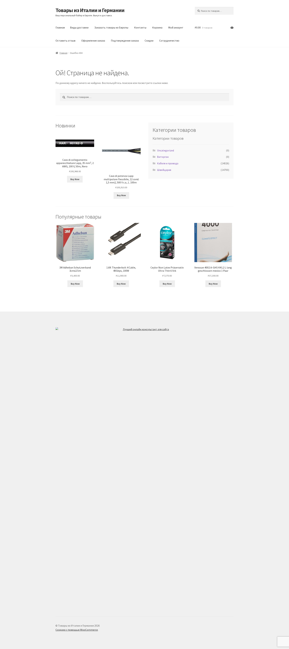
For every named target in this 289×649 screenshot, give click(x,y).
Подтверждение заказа (125, 40)
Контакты (140, 27)
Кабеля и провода (167, 163)
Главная (60, 27)
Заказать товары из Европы (111, 27)
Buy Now (74, 179)
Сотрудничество (169, 40)
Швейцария (164, 170)
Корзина (157, 27)
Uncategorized (165, 150)
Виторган (163, 156)
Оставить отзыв (65, 40)
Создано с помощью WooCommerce (77, 629)
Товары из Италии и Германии (90, 10)
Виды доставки (79, 27)
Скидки (149, 40)
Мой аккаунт (175, 27)
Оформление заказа (93, 40)
